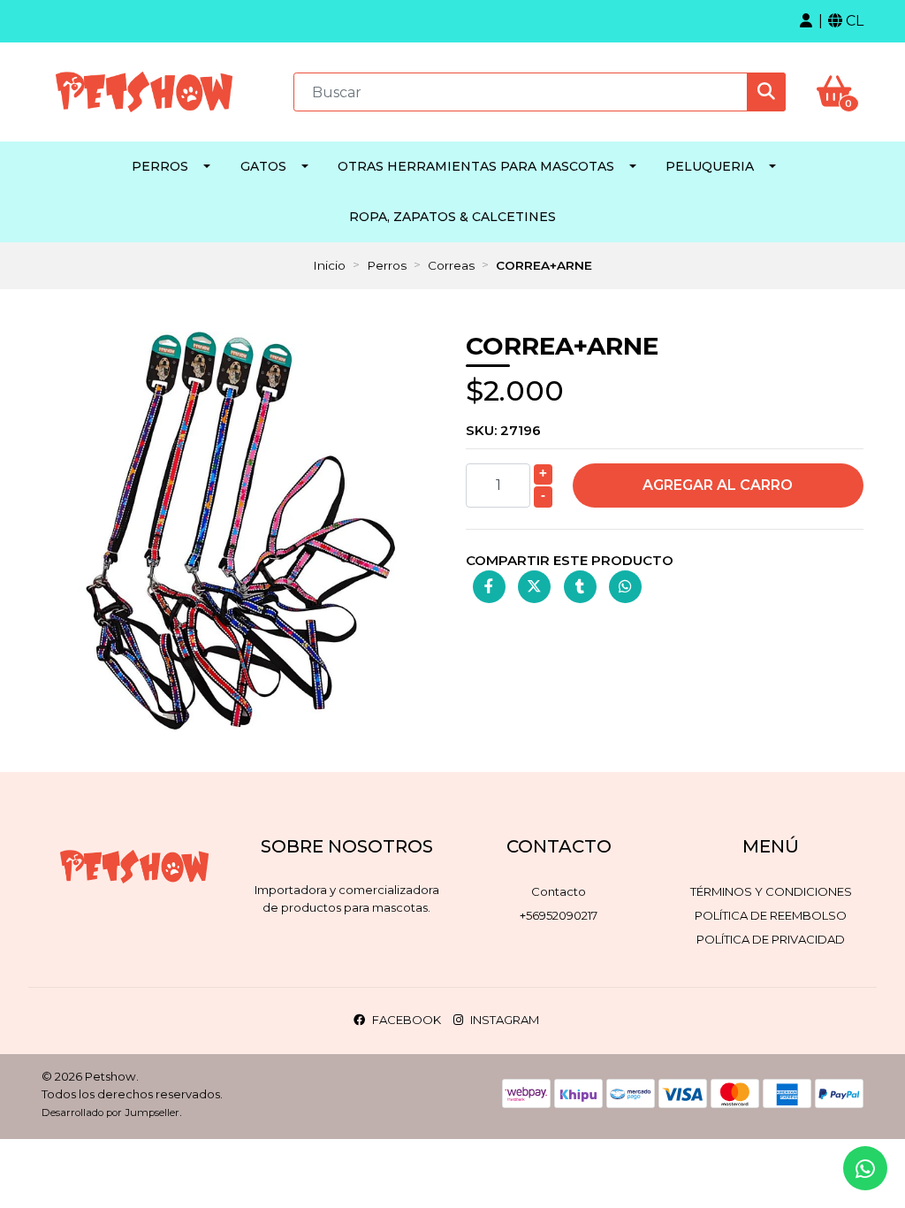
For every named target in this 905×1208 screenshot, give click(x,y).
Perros (160, 166)
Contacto (558, 891)
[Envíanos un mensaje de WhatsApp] (865, 1168)
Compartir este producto (569, 560)
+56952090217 (558, 915)
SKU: (503, 430)
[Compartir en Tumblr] (580, 586)
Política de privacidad (770, 939)
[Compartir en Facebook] (489, 586)
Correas (451, 265)
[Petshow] (144, 90)
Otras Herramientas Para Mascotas (476, 166)
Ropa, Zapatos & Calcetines (452, 217)
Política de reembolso (771, 915)
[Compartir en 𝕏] (534, 586)
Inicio (329, 265)
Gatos (263, 166)
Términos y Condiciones (771, 891)
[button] (806, 21)
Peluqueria (709, 166)
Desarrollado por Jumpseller (110, 1112)
